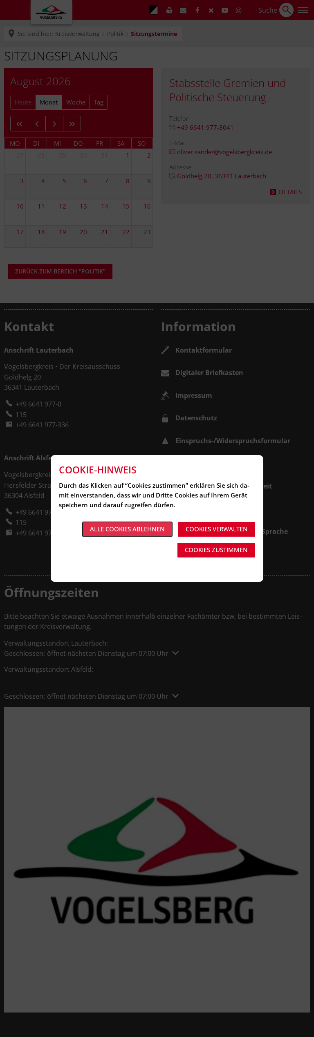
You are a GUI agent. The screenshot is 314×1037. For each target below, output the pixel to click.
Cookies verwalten (217, 529)
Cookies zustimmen (216, 550)
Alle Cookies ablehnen (127, 529)
